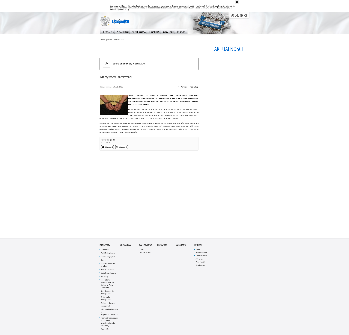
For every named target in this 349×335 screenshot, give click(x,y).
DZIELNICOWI (181, 246)
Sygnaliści (105, 330)
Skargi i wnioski (107, 271)
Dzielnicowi (200, 266)
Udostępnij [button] (109, 147)
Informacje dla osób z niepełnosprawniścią (109, 313)
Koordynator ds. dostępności (107, 293)
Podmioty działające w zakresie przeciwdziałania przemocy (109, 323)
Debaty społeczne (108, 274)
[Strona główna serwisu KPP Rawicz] (232, 15)
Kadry (103, 261)
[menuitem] (108, 31)
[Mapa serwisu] (237, 15)
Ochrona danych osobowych (108, 305)
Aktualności (119, 40)
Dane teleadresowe (201, 252)
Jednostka (105, 251)
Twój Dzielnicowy (108, 254)
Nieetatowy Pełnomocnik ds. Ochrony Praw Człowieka (108, 285)
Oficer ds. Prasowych (200, 261)
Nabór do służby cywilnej (108, 266)
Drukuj (195, 87)
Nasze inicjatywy (108, 258)
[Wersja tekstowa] (241, 15)
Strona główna (106, 40)
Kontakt (198, 246)
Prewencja (162, 246)
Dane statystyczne (145, 252)
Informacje (105, 246)
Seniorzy (104, 277)
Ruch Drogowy (145, 246)
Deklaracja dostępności (106, 299)
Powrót (183, 87)
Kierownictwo (201, 257)
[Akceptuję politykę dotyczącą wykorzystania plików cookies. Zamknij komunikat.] (237, 2)
